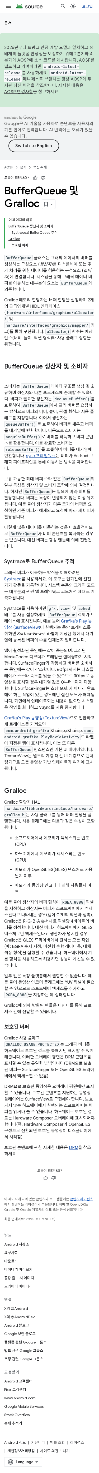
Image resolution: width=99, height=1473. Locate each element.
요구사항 (11, 1252)
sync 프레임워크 (41, 456)
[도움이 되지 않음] (43, 178)
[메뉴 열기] (8, 6)
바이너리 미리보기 (18, 1269)
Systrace (12, 579)
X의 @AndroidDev (19, 1317)
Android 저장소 (16, 1244)
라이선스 (77, 1442)
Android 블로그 (16, 1325)
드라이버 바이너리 (18, 1286)
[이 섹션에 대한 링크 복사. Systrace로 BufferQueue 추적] (79, 562)
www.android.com (20, 1398)
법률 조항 (57, 1442)
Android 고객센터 (18, 1381)
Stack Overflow (17, 1414)
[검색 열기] (63, 6)
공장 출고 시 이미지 (19, 1278)
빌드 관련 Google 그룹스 (23, 1350)
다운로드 (11, 1261)
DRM (73, 1147)
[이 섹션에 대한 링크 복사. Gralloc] (32, 791)
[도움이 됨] (35, 178)
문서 (8, 23)
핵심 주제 (40, 167)
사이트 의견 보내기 (55, 1451)
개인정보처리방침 (21, 1451)
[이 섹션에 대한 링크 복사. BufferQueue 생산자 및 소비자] (9, 375)
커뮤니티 (38, 1442)
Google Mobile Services (24, 1406)
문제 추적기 (13, 1423)
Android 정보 (15, 1442)
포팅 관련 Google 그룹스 (23, 1359)
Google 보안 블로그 (20, 1333)
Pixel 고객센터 (15, 1389)
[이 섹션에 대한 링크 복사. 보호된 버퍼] (34, 1027)
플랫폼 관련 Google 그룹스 (25, 1342)
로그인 (87, 6)
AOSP (8, 167)
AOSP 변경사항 (18, 91)
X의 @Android (16, 1308)
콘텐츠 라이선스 (81, 1199)
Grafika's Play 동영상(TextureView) (37, 718)
